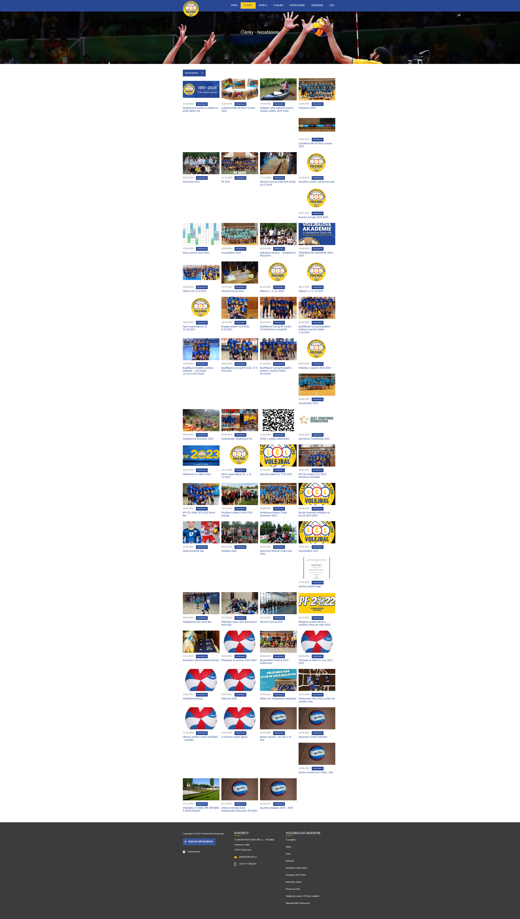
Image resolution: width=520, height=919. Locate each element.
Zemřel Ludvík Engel (310, 586)
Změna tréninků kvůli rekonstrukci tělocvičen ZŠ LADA (239, 809)
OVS (331, 5)
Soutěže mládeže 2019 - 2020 (276, 808)
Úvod (234, 5)
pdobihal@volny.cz (248, 857)
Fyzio (288, 854)
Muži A (263, 5)
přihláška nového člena (296, 868)
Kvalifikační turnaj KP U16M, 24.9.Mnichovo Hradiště (276, 328)
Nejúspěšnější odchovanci (298, 903)
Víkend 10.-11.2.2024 (194, 291)
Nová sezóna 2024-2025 (196, 253)
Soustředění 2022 (308, 551)
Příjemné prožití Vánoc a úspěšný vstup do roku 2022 (314, 623)
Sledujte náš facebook (200, 842)
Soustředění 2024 (231, 253)
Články (248, 5)
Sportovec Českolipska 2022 (314, 439)
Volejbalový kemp (193, 698)
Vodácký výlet (229, 551)
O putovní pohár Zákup (234, 737)
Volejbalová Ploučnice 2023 (198, 439)
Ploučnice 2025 (191, 182)
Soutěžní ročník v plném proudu (317, 182)
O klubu (278, 5)
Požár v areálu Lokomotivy (274, 439)
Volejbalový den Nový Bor (197, 622)
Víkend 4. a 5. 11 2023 (311, 291)
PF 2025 (225, 182)
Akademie (317, 5)
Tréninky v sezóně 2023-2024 (315, 368)
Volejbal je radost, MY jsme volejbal (302, 896)
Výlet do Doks (229, 698)
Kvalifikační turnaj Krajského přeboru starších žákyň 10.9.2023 (276, 371)
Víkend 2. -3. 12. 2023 (272, 291)
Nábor (289, 847)
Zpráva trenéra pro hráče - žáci (316, 772)
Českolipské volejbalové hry (236, 439)
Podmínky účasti (293, 882)
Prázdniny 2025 (307, 108)
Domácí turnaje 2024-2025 (313, 217)
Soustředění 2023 (308, 403)
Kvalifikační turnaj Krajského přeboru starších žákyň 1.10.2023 (314, 329)
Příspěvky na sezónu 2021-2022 (238, 660)
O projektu (291, 840)
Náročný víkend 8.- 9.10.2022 (276, 474)
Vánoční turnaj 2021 (271, 622)
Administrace (194, 852)
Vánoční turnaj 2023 (232, 291)
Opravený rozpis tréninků (313, 737)
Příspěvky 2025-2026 (296, 875)
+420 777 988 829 (247, 864)
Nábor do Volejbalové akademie (278, 698)
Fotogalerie (297, 5)
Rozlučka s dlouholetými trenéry (201, 660)
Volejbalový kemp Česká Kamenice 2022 (273, 514)
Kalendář (290, 861)
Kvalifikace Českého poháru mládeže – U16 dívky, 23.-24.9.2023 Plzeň (198, 371)
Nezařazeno (191, 73)
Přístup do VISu (293, 889)
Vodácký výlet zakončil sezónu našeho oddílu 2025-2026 (277, 109)
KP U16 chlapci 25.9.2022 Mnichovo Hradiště (312, 476)
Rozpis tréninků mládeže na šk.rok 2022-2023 (314, 514)
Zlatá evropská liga (193, 551)
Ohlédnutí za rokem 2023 (197, 474)
